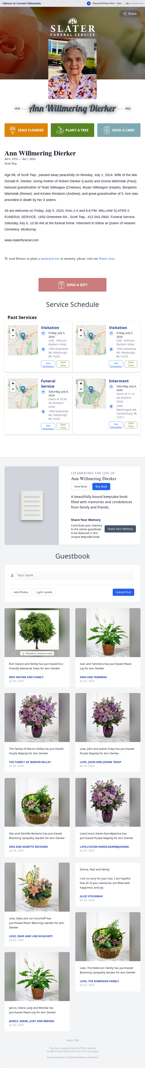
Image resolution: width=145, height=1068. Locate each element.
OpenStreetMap (76, 1057)
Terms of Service (83, 1051)
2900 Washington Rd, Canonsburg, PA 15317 (126, 411)
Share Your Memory (120, 529)
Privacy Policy (62, 1051)
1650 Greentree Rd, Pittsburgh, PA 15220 (58, 352)
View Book (80, 486)
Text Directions (48, 364)
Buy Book (101, 486)
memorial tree (50, 258)
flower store (107, 258)
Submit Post (123, 592)
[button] (23, 336)
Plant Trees (63, 364)
